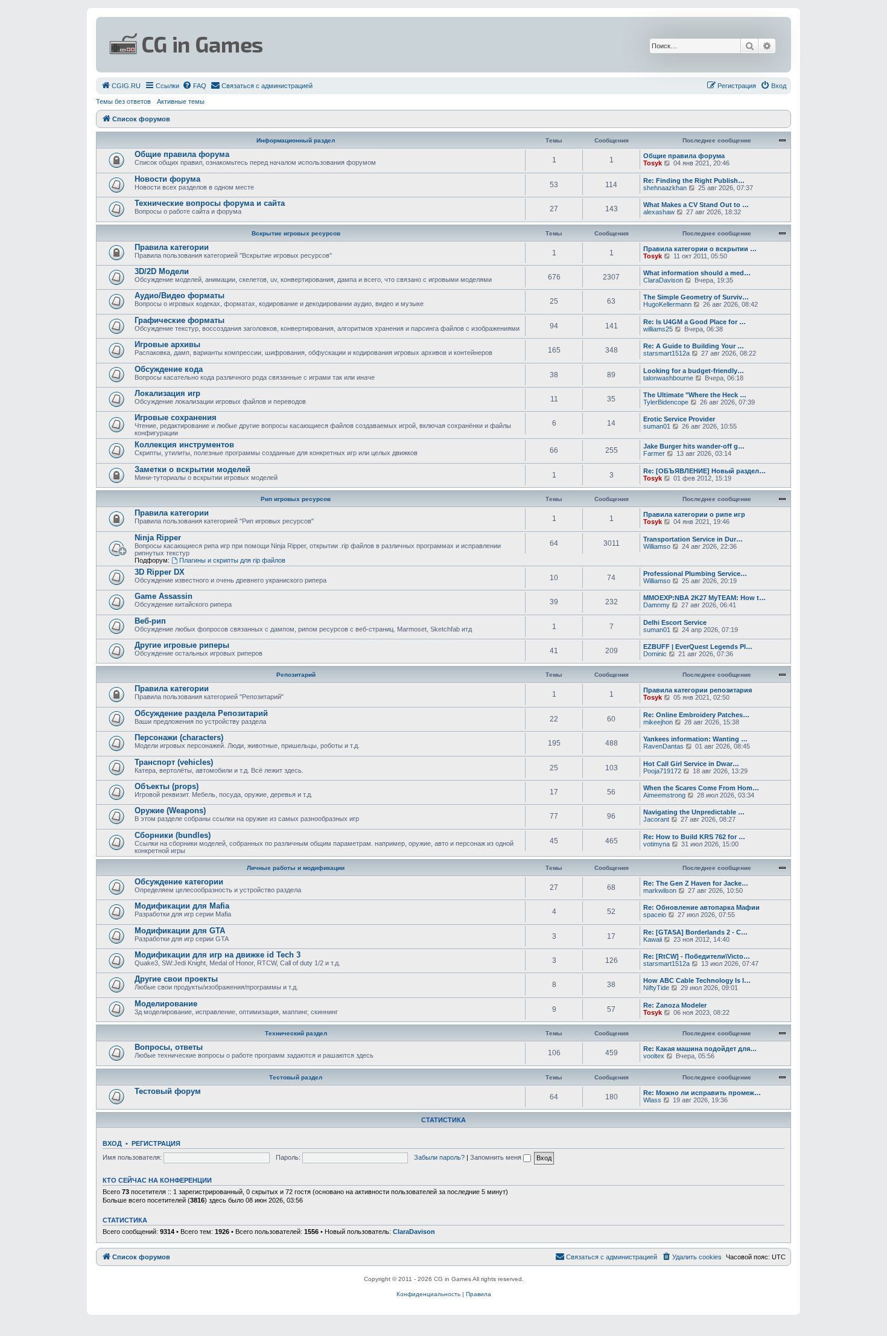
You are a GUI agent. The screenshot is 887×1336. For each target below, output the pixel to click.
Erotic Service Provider (679, 419)
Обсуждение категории (179, 881)
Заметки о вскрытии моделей (192, 469)
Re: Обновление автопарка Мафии (701, 907)
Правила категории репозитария (697, 690)
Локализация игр (167, 393)
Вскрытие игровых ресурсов (296, 233)
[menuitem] (121, 85)
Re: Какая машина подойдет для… (700, 1048)
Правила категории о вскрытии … (700, 248)
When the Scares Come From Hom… (701, 787)
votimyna (656, 844)
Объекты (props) (167, 786)
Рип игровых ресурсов (296, 499)
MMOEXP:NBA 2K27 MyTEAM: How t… (704, 597)
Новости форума (167, 179)
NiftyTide (656, 987)
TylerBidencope (665, 402)
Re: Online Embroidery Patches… (696, 714)
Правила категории (172, 247)
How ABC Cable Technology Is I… (697, 980)
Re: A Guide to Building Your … (693, 346)
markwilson (659, 890)
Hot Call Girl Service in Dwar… (691, 763)
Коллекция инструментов (184, 444)
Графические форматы (179, 320)
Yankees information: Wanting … (695, 739)
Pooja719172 (662, 771)
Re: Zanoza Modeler (675, 1005)
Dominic (655, 653)
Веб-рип (150, 620)
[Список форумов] (326, 45)
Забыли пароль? (439, 1157)
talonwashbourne (668, 378)
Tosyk (652, 163)
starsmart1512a (666, 353)
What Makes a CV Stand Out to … (696, 204)
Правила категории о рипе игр (694, 514)
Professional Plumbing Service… (695, 573)
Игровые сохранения (176, 417)
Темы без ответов (123, 101)
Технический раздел (296, 1033)
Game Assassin (163, 596)
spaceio (654, 914)
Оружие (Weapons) (170, 810)
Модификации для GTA (180, 930)
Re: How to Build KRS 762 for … (694, 836)
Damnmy (656, 605)
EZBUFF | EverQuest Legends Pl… (697, 646)
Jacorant (656, 819)
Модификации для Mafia (182, 905)
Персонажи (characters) (179, 737)
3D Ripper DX (160, 572)
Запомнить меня (496, 1157)
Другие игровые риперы (182, 645)
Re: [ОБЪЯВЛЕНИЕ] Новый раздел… (704, 471)
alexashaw (659, 212)
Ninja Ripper (158, 537)
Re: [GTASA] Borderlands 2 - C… (695, 932)
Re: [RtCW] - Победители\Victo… (696, 956)
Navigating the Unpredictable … (694, 812)
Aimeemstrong (664, 795)
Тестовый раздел (295, 1077)
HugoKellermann (667, 304)
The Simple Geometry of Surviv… (696, 297)
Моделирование (166, 1003)
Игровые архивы (167, 344)
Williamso (656, 546)
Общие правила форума (182, 154)
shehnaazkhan (665, 187)
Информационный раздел (295, 140)
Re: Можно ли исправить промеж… (702, 1092)
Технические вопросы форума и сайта (210, 203)
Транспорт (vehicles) (174, 762)
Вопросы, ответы (169, 1047)
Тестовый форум (168, 1091)
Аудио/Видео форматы (179, 295)
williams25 (658, 329)
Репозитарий (296, 674)
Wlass (652, 1100)
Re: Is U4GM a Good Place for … (694, 321)
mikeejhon (658, 722)
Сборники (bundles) (173, 835)
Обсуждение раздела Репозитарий (201, 713)
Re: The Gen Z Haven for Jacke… (695, 883)
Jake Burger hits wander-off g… (694, 446)
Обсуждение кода (169, 369)
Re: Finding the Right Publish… (694, 180)
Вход (112, 1143)
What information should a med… (697, 272)
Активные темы (181, 101)
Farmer (654, 453)
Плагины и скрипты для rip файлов (232, 560)
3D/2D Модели (162, 271)
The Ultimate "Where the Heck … (694, 394)
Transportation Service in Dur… (693, 539)
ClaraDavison (663, 280)
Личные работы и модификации (296, 868)
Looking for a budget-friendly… (693, 370)
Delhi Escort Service (675, 622)
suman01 (656, 426)
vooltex (653, 1056)
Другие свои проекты (176, 978)
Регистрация (156, 1143)
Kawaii (652, 939)
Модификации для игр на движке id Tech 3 (217, 954)
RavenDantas (663, 746)
